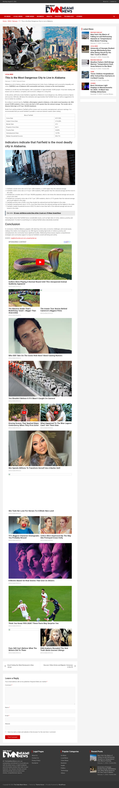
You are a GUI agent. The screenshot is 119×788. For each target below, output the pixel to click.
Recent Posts (97, 751)
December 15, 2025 (96, 94)
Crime (92, 71)
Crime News (29, 16)
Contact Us (113, 1)
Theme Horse (40, 784)
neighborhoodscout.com (18, 238)
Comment (8, 685)
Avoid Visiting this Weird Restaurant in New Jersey (20, 666)
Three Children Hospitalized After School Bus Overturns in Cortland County (102, 76)
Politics (58, 16)
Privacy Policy (36, 760)
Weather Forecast (96, 32)
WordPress (62, 784)
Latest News (88, 29)
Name (7, 707)
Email (7, 715)
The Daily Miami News (20, 784)
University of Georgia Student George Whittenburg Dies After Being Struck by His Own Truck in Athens (102, 51)
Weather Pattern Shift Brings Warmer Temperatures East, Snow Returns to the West (102, 64)
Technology (69, 16)
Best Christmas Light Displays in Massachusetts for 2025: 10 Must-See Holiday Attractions (101, 88)
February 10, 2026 (95, 68)
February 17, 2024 (10, 81)
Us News (7, 16)
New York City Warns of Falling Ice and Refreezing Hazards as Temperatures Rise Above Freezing (101, 37)
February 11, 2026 (95, 43)
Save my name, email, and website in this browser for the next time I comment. (32, 732)
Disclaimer (35, 763)
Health (49, 16)
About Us (105, 1)
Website (7, 724)
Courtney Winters (108, 94)
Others (79, 16)
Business (40, 16)
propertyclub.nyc (32, 238)
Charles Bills (105, 43)
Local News (17, 16)
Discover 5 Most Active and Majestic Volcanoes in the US (58, 666)
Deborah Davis (21, 81)
